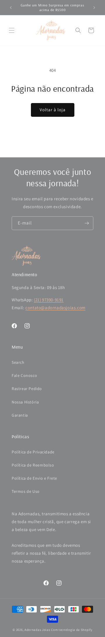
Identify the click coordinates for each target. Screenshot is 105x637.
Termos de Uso (26, 491)
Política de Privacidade (33, 452)
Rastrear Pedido (27, 388)
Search (18, 362)
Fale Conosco (24, 375)
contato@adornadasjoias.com (55, 307)
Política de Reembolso (33, 465)
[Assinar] (86, 223)
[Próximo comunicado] (94, 7)
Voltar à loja (53, 109)
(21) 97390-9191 (49, 299)
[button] (11, 30)
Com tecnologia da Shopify (71, 630)
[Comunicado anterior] (10, 7)
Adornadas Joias (37, 630)
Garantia (20, 415)
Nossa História (25, 402)
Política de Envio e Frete (34, 478)
